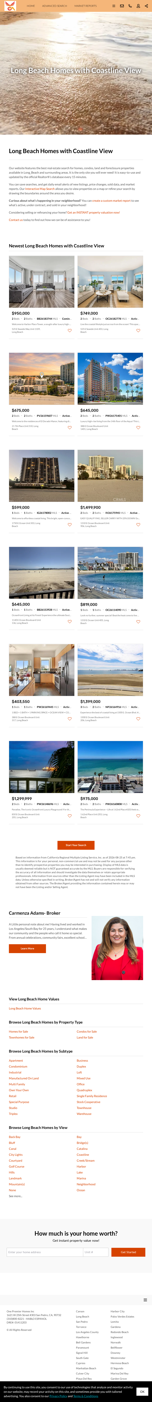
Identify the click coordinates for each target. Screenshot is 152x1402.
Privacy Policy (58, 1396)
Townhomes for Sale (21, 1037)
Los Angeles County (87, 1332)
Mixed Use (83, 1078)
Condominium (18, 1066)
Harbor (81, 1166)
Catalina (82, 1148)
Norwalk (116, 1342)
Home (31, 5)
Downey (115, 1352)
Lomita (115, 1321)
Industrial (15, 1072)
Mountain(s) (17, 1184)
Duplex (81, 1066)
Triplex (13, 1113)
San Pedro (82, 1321)
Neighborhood (86, 1184)
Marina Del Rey (119, 1373)
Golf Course (16, 1166)
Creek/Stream (86, 1160)
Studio (13, 1108)
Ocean (81, 1190)
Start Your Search (76, 845)
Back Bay (14, 1137)
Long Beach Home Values (25, 1008)
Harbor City (118, 1311)
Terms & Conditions (85, 1396)
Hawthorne (82, 1337)
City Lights (16, 1154)
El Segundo (117, 1368)
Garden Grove (119, 1378)
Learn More (27, 948)
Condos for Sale (87, 1031)
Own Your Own (19, 1090)
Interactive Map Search (40, 188)
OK (142, 1391)
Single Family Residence (92, 1096)
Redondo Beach (120, 1332)
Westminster (118, 1357)
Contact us (16, 219)
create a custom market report (111, 200)
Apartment (16, 1060)
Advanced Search (54, 5)
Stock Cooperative (88, 1102)
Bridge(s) (82, 1142)
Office (81, 1084)
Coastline (83, 1154)
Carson (80, 1311)
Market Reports (86, 5)
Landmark (15, 1178)
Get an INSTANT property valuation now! (93, 212)
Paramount (82, 1347)
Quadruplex (84, 1090)
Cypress (80, 1363)
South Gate (82, 1357)
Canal (12, 1148)
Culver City (82, 1373)
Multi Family (17, 1084)
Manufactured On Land (24, 1078)
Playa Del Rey (84, 1378)
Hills (12, 1172)
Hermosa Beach (120, 1363)
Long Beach (82, 1316)
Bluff (12, 1142)
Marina (81, 1178)
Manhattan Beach (86, 1368)
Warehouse (84, 1113)
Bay (79, 1137)
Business (82, 1060)
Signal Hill (82, 1352)
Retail (12, 1096)
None (12, 1190)
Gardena (115, 1326)
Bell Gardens (83, 1342)
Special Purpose (19, 1102)
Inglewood (117, 1337)
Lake (80, 1172)
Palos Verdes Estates (122, 1316)
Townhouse (84, 1108)
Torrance (81, 1326)
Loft (79, 1072)
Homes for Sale (18, 1031)
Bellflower (117, 1347)
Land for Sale (85, 1037)
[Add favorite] (69, 330)
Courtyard (15, 1160)
